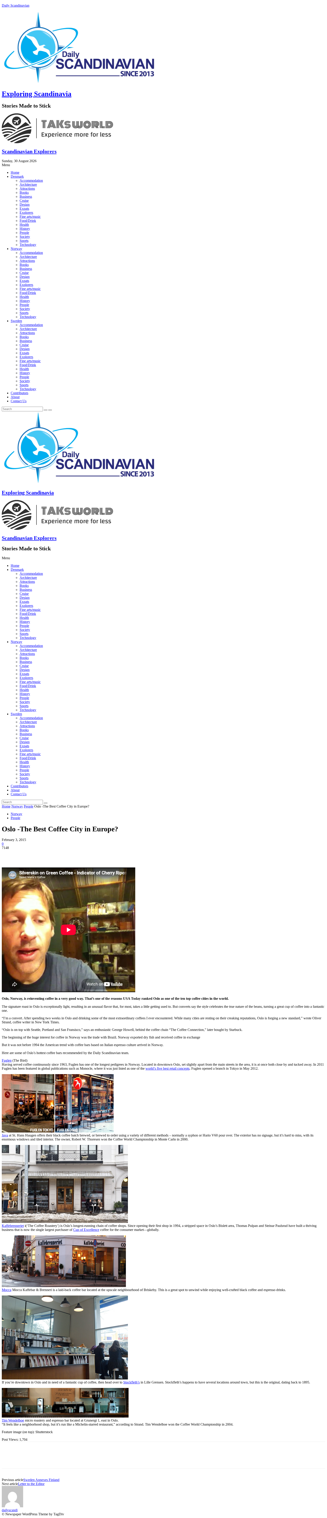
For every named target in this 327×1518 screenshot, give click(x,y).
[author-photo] (12, 1506)
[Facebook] (9, 854)
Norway (16, 249)
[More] (73, 854)
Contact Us (18, 401)
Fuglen (7, 1060)
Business (26, 196)
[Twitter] (25, 854)
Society (25, 237)
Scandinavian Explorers (29, 151)
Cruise (24, 200)
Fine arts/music (30, 216)
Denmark (17, 176)
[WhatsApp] (57, 854)
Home (15, 172)
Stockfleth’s (131, 1382)
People (24, 233)
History (25, 229)
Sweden (16, 321)
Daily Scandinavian (15, 5)
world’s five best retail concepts (167, 1068)
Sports (24, 241)
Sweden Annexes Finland (41, 1480)
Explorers (26, 212)
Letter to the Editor (31, 1484)
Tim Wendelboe (13, 1420)
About (15, 397)
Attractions (27, 188)
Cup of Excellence (86, 1230)
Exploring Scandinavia (36, 94)
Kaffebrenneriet (13, 1226)
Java (5, 1135)
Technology (28, 245)
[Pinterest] (41, 854)
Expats (24, 208)
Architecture (28, 184)
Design (25, 204)
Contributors (19, 393)
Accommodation (31, 180)
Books (24, 192)
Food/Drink (28, 220)
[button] (163, 165)
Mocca (6, 1290)
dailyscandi (10, 1510)
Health (24, 224)
